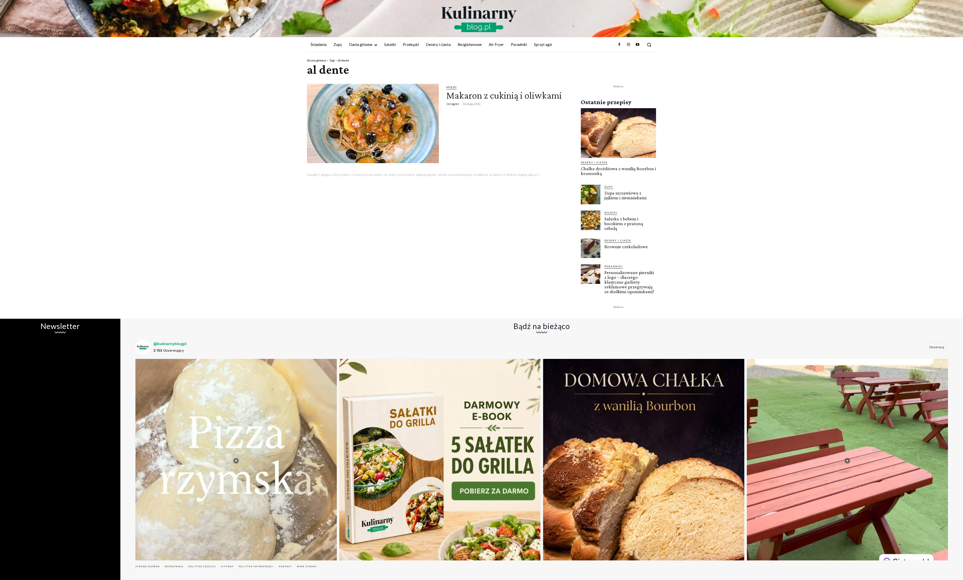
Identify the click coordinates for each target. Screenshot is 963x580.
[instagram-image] (236, 459)
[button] (649, 45)
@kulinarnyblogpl (170, 343)
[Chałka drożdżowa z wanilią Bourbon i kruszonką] (618, 133)
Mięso (451, 87)
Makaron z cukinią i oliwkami (504, 95)
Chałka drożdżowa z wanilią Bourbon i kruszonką (618, 171)
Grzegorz (452, 104)
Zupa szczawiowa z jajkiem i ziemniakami (625, 195)
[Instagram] (628, 44)
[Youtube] (637, 44)
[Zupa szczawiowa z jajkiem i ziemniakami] (590, 194)
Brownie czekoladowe (626, 246)
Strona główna (316, 60)
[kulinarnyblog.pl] (479, 19)
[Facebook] (619, 44)
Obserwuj (936, 347)
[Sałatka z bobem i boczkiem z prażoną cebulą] (590, 220)
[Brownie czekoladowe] (590, 248)
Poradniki (613, 266)
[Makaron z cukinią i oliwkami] (373, 123)
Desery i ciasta (594, 162)
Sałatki (610, 212)
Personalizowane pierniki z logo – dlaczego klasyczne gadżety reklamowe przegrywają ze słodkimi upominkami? (629, 282)
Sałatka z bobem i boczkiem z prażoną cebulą (623, 223)
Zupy (608, 186)
